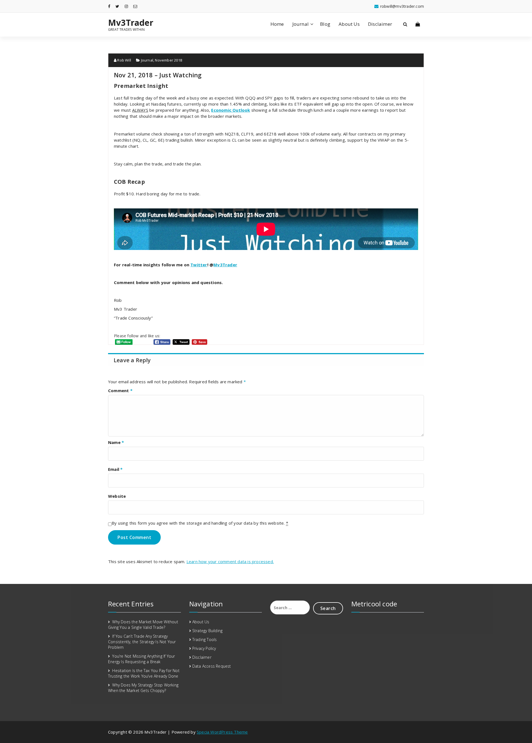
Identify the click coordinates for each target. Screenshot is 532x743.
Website (117, 496)
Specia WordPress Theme (222, 732)
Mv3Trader (130, 23)
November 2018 (168, 60)
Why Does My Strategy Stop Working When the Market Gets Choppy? (143, 687)
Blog (325, 24)
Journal (300, 24)
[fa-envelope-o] (135, 6)
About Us (349, 24)
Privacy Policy (204, 648)
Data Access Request (211, 666)
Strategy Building (207, 630)
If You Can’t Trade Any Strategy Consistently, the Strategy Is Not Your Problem (142, 642)
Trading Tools (204, 639)
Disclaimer (380, 24)
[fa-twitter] (117, 6)
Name (116, 442)
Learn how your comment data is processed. (230, 561)
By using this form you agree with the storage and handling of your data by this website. (200, 523)
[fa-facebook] (109, 6)
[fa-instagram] (126, 6)
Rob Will (123, 60)
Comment (120, 390)
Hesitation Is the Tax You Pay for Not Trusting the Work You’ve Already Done (144, 673)
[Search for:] (290, 607)
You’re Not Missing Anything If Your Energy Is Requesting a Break (141, 658)
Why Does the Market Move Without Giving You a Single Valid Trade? (143, 624)
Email (115, 469)
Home (277, 24)
